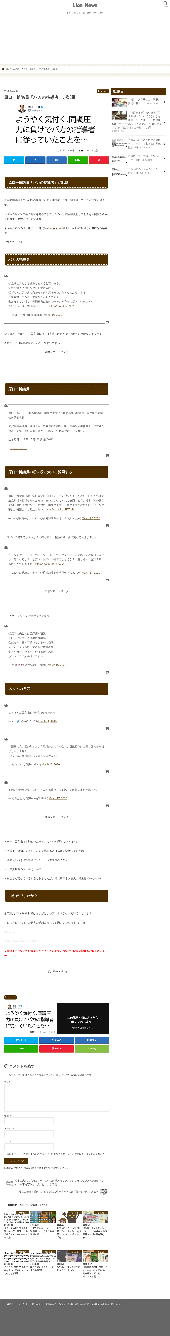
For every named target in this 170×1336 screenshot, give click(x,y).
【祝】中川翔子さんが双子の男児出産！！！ (144, 101)
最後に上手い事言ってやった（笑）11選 (144, 158)
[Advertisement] (85, 41)
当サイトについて (15, 1304)
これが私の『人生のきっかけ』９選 (143, 171)
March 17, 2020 (91, 518)
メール (9, 1128)
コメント (10, 1082)
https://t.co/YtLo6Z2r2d (62, 306)
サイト (7, 1141)
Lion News (85, 5)
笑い (95, 13)
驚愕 (101, 13)
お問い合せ (35, 1304)
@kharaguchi (52, 228)
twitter (13, 932)
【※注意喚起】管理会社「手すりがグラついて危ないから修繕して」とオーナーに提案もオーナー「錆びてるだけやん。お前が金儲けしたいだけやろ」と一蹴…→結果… (136, 122)
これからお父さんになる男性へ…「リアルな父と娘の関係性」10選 (144, 144)
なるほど (12, 997)
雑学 (89, 13)
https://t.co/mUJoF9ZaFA (60, 509)
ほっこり (76, 13)
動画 (68, 13)
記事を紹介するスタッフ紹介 (60, 1304)
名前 (8, 1115)
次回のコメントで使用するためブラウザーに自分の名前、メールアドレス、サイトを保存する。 (57, 1154)
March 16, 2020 (53, 314)
